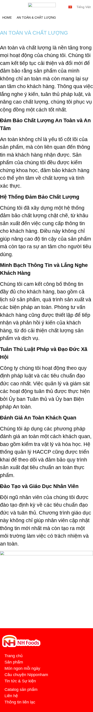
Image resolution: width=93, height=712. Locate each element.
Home (7, 17)
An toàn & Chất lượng (36, 17)
